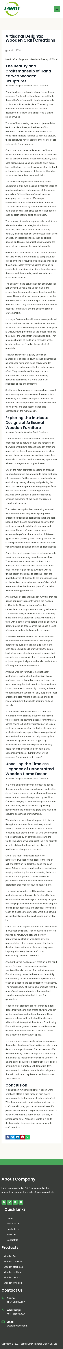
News (10, 1234)
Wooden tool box (12, 1272)
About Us (11, 1223)
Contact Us (12, 1240)
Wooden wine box (13, 1282)
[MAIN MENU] (57, 9)
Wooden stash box (13, 1267)
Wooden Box (10, 1256)
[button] (8, 1137)
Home (10, 1218)
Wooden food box (13, 1261)
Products (11, 1229)
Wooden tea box (12, 1277)
